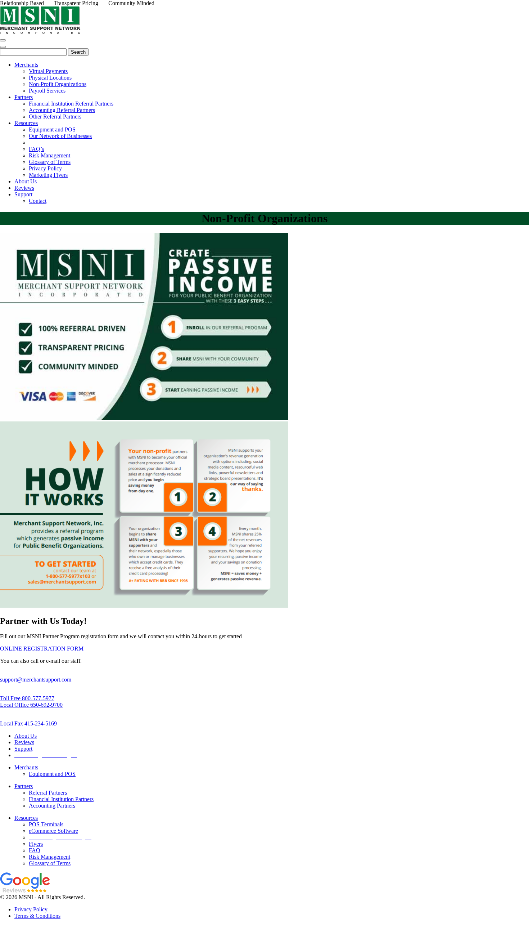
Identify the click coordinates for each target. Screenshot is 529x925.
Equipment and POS (52, 774)
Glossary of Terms (50, 863)
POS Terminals (46, 824)
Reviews (24, 742)
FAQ (34, 850)
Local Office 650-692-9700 (31, 705)
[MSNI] (40, 32)
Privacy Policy (31, 909)
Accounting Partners (52, 806)
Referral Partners (48, 793)
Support (23, 749)
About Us (25, 736)
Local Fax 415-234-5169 (28, 723)
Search (78, 52)
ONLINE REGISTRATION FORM (41, 648)
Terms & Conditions (37, 916)
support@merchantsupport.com (35, 679)
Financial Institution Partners (61, 799)
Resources (26, 818)
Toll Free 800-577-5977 (27, 698)
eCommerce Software (53, 831)
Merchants (26, 767)
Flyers (36, 844)
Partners (23, 786)
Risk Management (49, 857)
